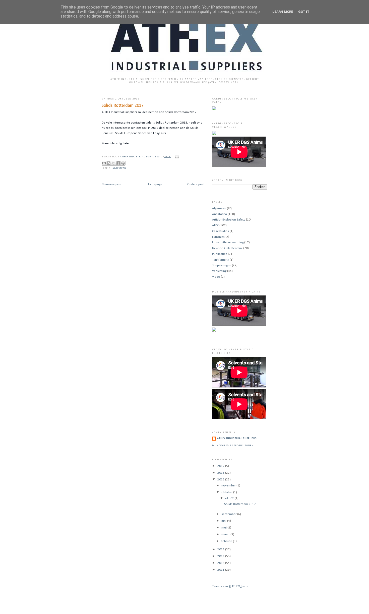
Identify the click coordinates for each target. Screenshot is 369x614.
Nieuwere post (112, 184)
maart (225, 534)
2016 (221, 472)
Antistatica (219, 214)
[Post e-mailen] (176, 156)
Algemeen (119, 168)
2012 (221, 563)
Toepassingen (221, 265)
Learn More (282, 12)
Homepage (154, 184)
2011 (221, 569)
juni (224, 521)
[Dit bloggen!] (108, 163)
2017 (221, 466)
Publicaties (219, 254)
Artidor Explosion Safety (228, 219)
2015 (221, 479)
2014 (221, 549)
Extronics (218, 237)
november (228, 485)
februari (227, 541)
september (229, 514)
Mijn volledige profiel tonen (233, 445)
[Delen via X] (113, 163)
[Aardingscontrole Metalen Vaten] (214, 109)
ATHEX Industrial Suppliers (140, 156)
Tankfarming (220, 259)
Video (216, 276)
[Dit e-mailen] (103, 163)
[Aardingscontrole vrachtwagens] (214, 134)
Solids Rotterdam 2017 (240, 504)
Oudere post (196, 184)
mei (224, 527)
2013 (221, 556)
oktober (227, 492)
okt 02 (230, 498)
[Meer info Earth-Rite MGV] (214, 330)
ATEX (215, 225)
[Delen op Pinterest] (123, 163)
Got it (304, 12)
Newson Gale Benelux (227, 248)
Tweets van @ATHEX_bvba (230, 586)
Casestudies (220, 231)
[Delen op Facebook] (118, 163)
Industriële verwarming (227, 242)
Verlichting (219, 271)
